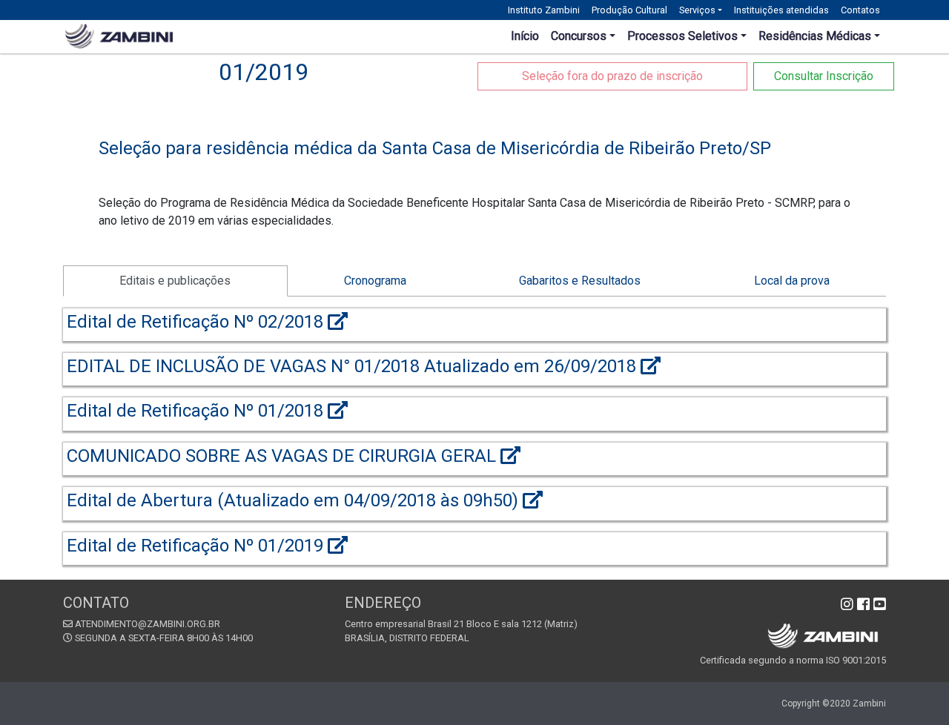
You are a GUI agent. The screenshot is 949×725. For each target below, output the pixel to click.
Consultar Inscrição (823, 76)
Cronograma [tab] (375, 281)
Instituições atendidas (781, 10)
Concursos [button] (578, 36)
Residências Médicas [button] (814, 36)
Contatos (860, 10)
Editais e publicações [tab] (175, 281)
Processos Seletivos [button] (682, 36)
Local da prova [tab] (792, 281)
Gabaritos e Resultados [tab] (580, 281)
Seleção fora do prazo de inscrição (612, 76)
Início (525, 36)
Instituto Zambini (544, 10)
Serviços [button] (697, 10)
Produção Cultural (629, 10)
